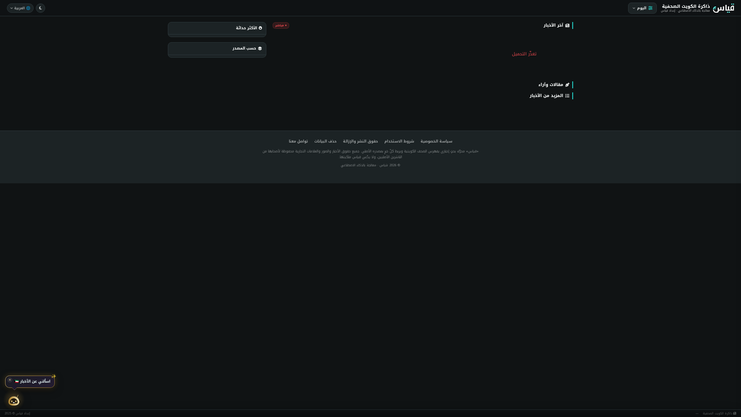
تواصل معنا (298, 141)
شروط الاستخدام (399, 141)
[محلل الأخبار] (14, 400)
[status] (30, 382)
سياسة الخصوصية (436, 141)
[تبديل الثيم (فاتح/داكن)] (40, 8)
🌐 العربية (22, 8)
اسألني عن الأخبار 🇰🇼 (32, 382)
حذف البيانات (325, 141)
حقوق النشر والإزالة (360, 141)
